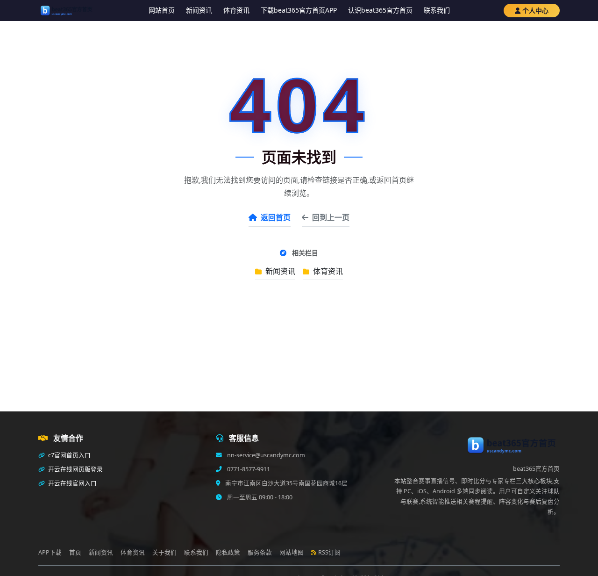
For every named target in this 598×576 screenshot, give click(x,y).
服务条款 (260, 552)
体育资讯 (236, 10)
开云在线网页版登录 (75, 469)
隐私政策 (228, 552)
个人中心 (535, 10)
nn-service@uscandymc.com (265, 455)
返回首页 (276, 217)
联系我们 (437, 10)
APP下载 (50, 552)
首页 (75, 552)
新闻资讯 (199, 10)
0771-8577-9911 (248, 469)
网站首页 (162, 10)
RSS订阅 (329, 552)
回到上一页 (330, 217)
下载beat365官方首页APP (299, 10)
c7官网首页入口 (69, 455)
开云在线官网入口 (72, 483)
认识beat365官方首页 (380, 10)
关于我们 (164, 552)
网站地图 (291, 552)
